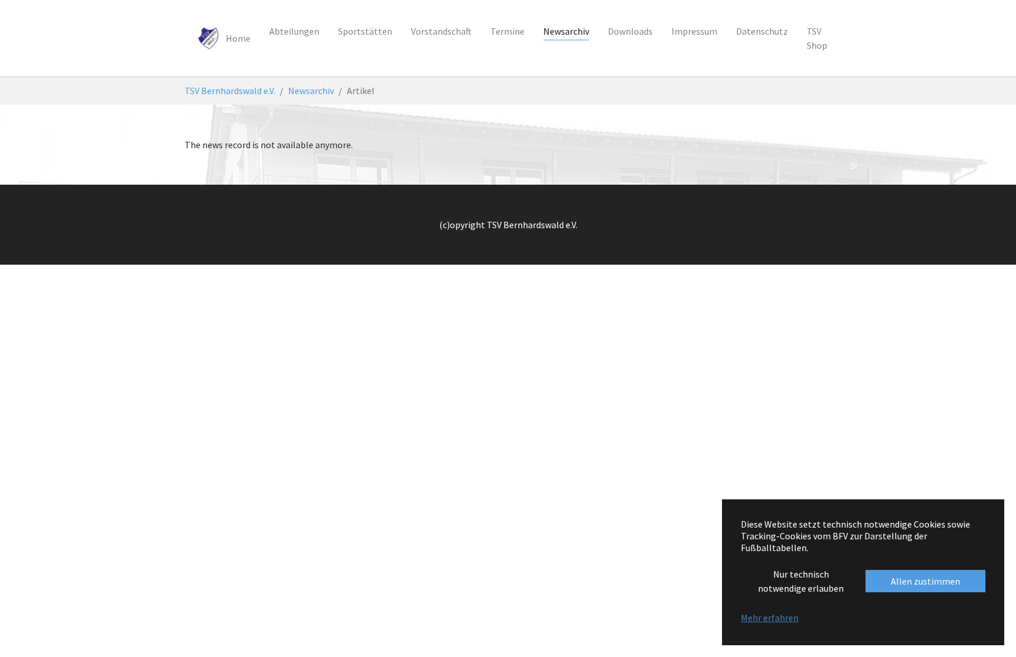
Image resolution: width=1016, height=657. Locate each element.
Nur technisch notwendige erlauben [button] (801, 581)
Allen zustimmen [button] (925, 581)
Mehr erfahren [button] (769, 617)
